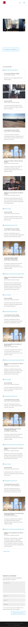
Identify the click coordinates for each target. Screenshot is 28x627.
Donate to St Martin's (11, 49)
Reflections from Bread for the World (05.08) (13, 364)
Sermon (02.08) (8, 383)
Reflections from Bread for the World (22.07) (13, 533)
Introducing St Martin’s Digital (11, 73)
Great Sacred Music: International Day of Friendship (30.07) (14, 514)
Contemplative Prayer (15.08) (11, 229)
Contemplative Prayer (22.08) (11, 130)
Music (17, 163)
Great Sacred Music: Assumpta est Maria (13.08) (13, 344)
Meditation (18, 131)
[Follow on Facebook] (5, 42)
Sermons (18, 102)
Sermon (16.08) (8, 212)
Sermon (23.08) (8, 101)
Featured (13, 75)
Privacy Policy (16, 625)
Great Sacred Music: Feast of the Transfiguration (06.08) (12, 429)
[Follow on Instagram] (7, 42)
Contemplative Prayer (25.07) (11, 484)
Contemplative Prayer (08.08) (11, 315)
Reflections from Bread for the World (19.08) (13, 193)
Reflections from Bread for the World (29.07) (13, 448)
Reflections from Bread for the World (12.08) (13, 278)
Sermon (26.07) (8, 467)
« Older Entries (6, 551)
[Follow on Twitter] (10, 42)
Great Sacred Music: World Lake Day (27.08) (13, 161)
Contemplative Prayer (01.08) (11, 399)
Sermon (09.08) (8, 298)
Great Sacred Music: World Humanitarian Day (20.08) (11, 258)
